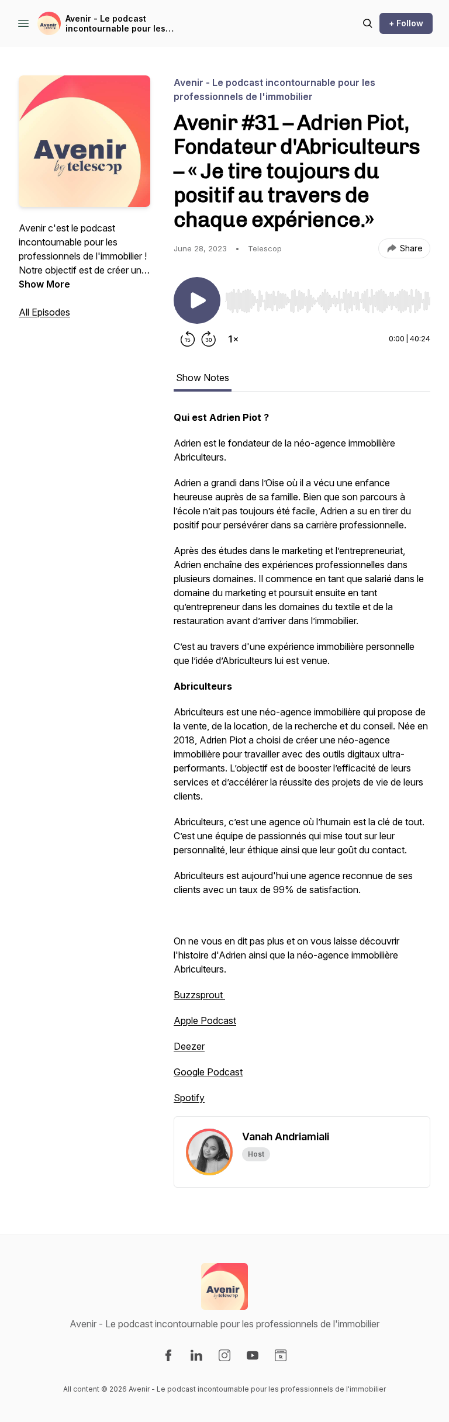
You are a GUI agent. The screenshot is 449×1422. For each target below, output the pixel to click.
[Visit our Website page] (280, 1355)
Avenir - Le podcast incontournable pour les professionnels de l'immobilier (115, 23)
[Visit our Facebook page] (168, 1355)
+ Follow (406, 23)
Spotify (189, 1097)
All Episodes (44, 312)
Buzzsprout (199, 995)
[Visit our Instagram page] (224, 1355)
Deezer (189, 1046)
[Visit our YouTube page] (252, 1355)
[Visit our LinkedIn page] (196, 1355)
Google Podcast (208, 1072)
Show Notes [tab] (202, 377)
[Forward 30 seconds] (209, 339)
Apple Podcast (205, 1020)
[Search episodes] (367, 23)
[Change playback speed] (233, 339)
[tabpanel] (302, 763)
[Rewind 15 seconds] (187, 339)
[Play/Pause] (197, 300)
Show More (44, 284)
